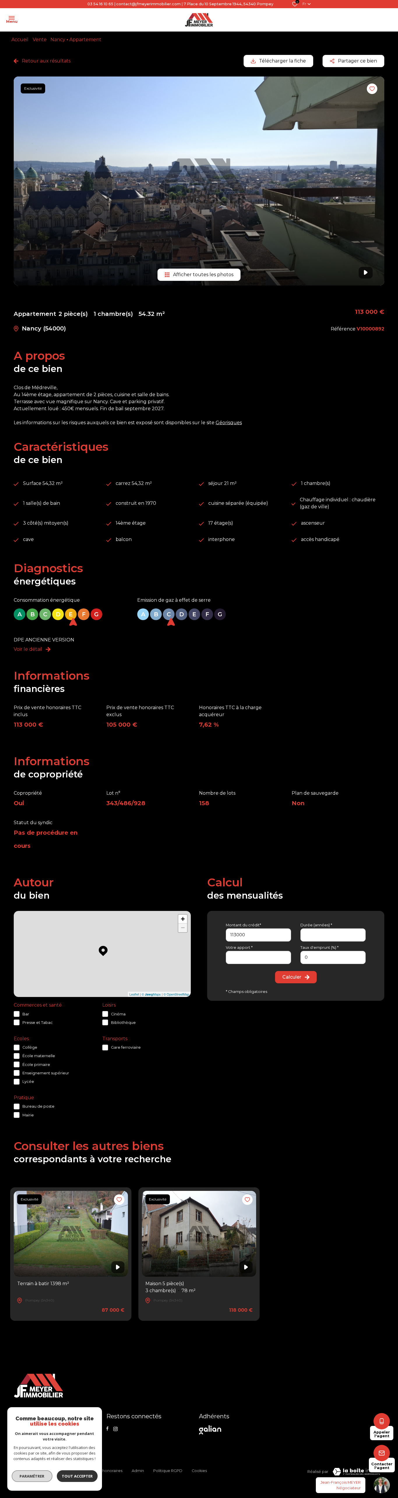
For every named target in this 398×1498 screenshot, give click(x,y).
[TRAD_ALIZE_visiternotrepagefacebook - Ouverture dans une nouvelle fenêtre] (107, 1428)
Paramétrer (32, 1476)
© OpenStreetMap (176, 994)
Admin (138, 1471)
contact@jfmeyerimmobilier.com (148, 4)
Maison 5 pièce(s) (170, 1287)
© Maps (151, 994)
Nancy (57, 39)
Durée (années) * (316, 925)
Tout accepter (77, 1476)
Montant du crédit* (243, 925)
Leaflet (134, 994)
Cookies (199, 1471)
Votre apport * (239, 947)
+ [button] (183, 919)
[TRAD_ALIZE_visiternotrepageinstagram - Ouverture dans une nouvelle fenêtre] (115, 1429)
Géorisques (229, 422)
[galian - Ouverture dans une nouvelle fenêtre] (211, 1429)
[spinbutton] (333, 957)
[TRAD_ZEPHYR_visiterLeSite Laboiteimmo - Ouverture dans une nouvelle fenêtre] (356, 1472)
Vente (40, 39)
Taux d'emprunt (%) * (319, 947)
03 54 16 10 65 (100, 4)
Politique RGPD (167, 1471)
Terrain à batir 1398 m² (43, 1283)
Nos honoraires (108, 1471)
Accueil (20, 39)
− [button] (183, 927)
